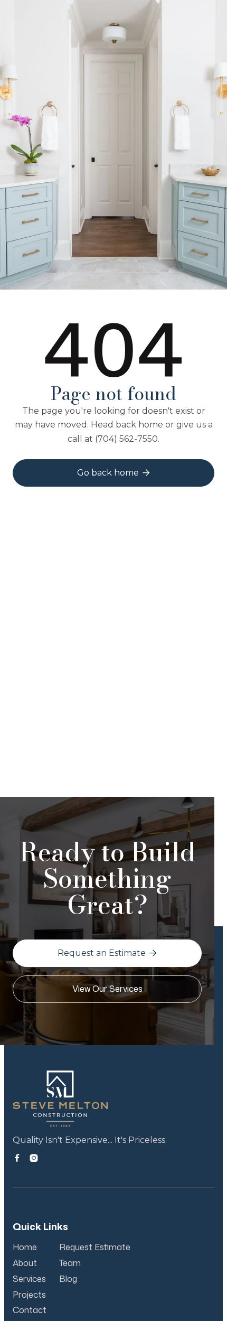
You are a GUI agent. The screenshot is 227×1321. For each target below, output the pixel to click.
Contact (29, 1310)
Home (25, 1247)
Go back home (113, 473)
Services (29, 1279)
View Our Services (107, 988)
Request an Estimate (107, 953)
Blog (68, 1279)
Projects (29, 1295)
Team (70, 1263)
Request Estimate (94, 1247)
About (25, 1263)
